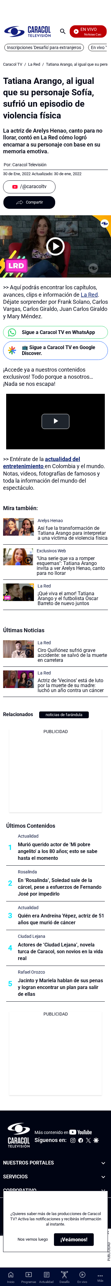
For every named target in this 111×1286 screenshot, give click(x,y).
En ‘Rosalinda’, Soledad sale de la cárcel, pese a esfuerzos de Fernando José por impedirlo (59, 887)
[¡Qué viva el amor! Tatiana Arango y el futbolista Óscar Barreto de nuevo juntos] (18, 592)
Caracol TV (12, 64)
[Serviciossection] (103, 1177)
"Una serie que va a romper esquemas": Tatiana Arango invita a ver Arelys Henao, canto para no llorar (71, 565)
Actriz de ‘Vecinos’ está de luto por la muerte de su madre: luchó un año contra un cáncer (71, 685)
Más (100, 1280)
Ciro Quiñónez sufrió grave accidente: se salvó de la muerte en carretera (72, 655)
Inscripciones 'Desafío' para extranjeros (44, 47)
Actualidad (28, 836)
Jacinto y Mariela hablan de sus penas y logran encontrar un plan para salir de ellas (60, 987)
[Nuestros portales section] (103, 1163)
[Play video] (55, 246)
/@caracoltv (33, 186)
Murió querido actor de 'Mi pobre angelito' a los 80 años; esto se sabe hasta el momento (57, 851)
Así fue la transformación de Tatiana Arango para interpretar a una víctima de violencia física (73, 533)
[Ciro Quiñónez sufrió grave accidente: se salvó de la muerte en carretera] (18, 649)
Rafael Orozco (31, 972)
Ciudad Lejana (31, 936)
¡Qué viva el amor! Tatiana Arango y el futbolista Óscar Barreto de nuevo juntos (68, 598)
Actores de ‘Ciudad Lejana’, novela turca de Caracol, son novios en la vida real (60, 951)
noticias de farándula (64, 714)
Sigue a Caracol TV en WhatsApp (58, 332)
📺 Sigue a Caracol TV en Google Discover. (58, 350)
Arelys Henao (50, 520)
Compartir (34, 202)
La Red (34, 64)
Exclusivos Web (51, 550)
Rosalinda (27, 871)
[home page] (27, 31)
